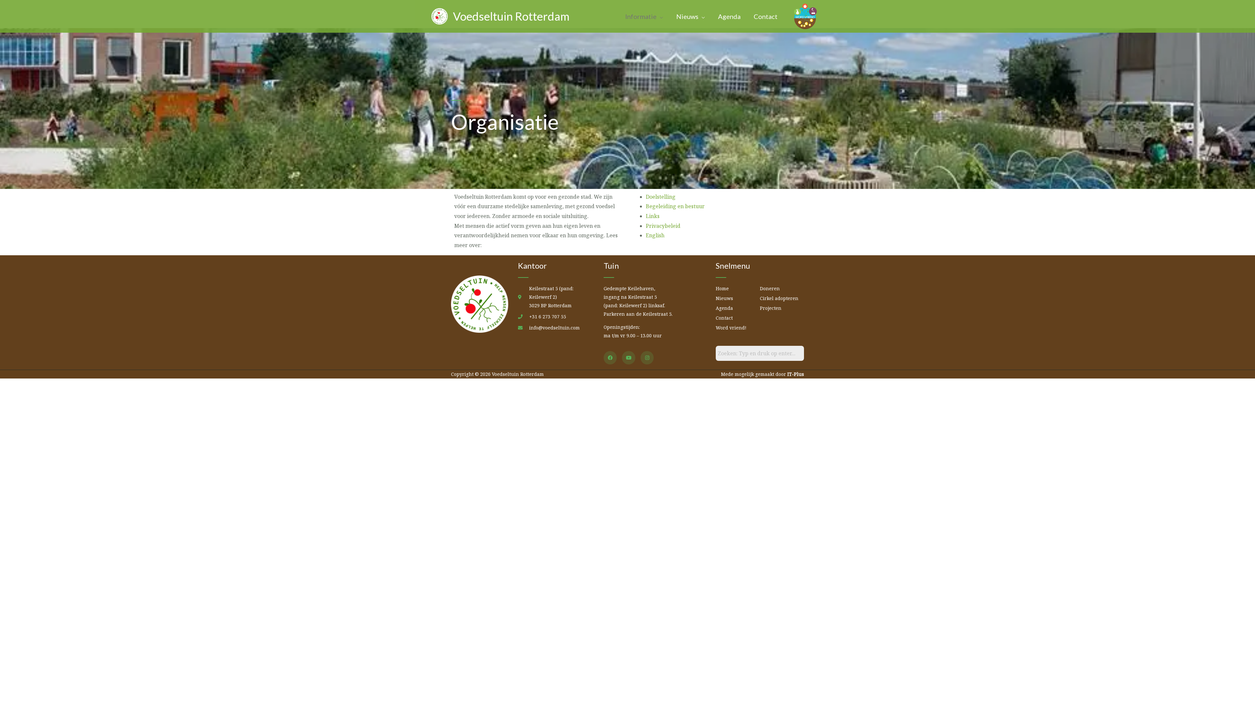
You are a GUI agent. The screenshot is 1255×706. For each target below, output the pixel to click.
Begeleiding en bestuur (675, 206)
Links (653, 216)
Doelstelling (661, 196)
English (655, 235)
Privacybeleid (663, 225)
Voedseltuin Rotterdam (511, 16)
